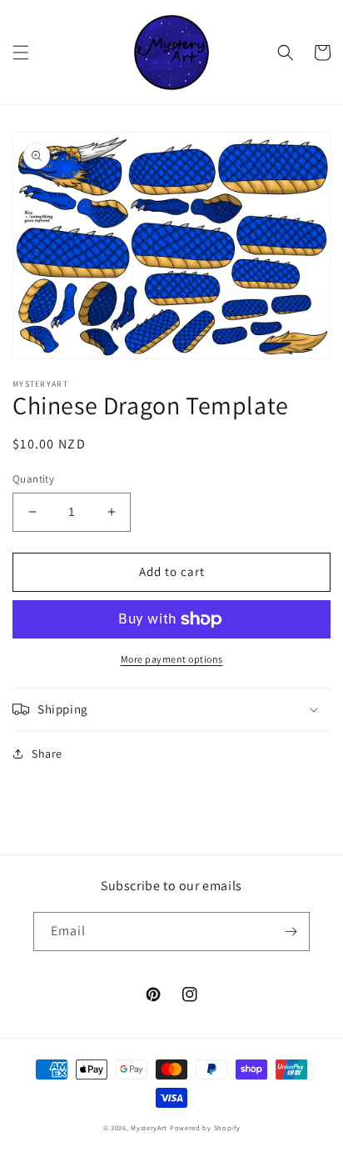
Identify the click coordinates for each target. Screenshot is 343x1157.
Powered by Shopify (205, 1127)
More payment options (172, 659)
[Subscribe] (290, 931)
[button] (20, 52)
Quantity (33, 479)
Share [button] (47, 753)
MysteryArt (150, 1127)
